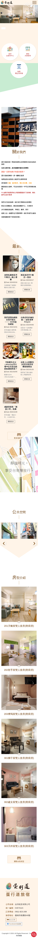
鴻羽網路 (19, 935)
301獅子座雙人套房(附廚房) (19, 758)
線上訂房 (12, 919)
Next (34, 543)
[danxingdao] (7, 2)
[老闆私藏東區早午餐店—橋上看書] (11, 263)
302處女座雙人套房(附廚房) (19, 802)
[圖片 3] (9, 530)
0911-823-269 (21, 912)
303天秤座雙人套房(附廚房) (19, 846)
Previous (3, 543)
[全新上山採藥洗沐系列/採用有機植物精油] (27, 351)
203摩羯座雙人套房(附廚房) (19, 714)
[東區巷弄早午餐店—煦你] (27, 263)
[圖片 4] (28, 530)
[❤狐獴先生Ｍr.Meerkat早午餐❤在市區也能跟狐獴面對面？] (11, 351)
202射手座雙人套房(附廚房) (19, 670)
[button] (3, 14)
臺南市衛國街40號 (22, 915)
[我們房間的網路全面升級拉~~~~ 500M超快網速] (11, 306)
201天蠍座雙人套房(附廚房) (19, 625)
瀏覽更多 (11, 292)
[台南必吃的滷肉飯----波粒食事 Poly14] (27, 306)
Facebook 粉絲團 (15, 924)
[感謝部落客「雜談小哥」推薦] (11, 395)
